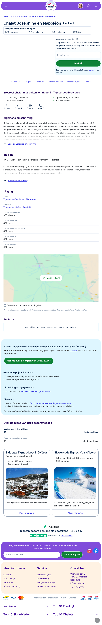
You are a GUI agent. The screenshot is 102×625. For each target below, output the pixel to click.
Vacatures (8, 582)
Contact (7, 574)
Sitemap (72, 597)
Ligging (28, 81)
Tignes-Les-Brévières (47, 16)
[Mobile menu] (6, 5)
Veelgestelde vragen (46, 582)
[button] (51, 278)
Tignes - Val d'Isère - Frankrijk (17, 207)
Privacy (63, 597)
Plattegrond (31, 199)
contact (92, 70)
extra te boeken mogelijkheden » (36, 391)
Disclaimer (53, 597)
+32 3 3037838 (77, 587)
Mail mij (78, 63)
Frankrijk (14, 16)
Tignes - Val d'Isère (28, 16)
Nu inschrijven (72, 554)
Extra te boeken (55, 81)
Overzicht (15, 81)
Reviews (40, 81)
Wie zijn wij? (9, 578)
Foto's (88, 81)
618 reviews (67, 535)
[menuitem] (7, 16)
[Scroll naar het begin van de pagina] (97, 620)
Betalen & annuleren (46, 586)
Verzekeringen (44, 574)
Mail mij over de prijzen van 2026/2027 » (29, 360)
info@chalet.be (77, 583)
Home (5, 16)
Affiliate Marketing (11, 586)
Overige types (73, 81)
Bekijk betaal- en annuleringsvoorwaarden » (50, 403)
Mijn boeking (43, 578)
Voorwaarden (39, 597)
